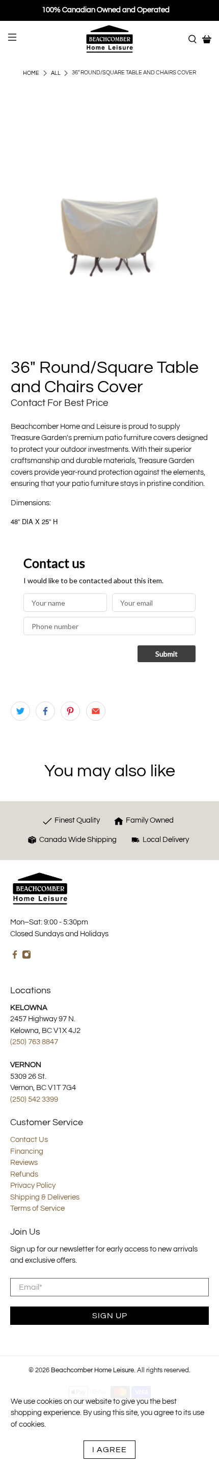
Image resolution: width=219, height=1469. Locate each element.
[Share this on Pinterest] (70, 711)
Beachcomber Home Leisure (92, 1370)
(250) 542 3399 (34, 1099)
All (56, 73)
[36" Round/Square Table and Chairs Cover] (110, 229)
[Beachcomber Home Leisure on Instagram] (26, 957)
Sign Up (109, 1316)
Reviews (24, 1162)
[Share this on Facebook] (45, 711)
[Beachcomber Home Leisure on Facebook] (14, 957)
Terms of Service (37, 1208)
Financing (26, 1151)
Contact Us (29, 1140)
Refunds (24, 1174)
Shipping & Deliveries (44, 1197)
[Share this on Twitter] (20, 711)
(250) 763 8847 (34, 1042)
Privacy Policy (33, 1185)
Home (31, 73)
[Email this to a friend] (95, 711)
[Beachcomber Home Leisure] (110, 39)
